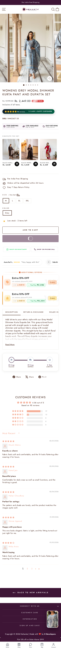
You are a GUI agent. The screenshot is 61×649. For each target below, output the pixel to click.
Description (11, 312)
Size (9, 195)
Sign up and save (30, 625)
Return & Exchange (33, 312)
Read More (10, 344)
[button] (11, 112)
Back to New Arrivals (33, 592)
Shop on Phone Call (46, 249)
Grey (7, 213)
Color (5, 208)
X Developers (50, 634)
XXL (27, 200)
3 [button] (31, 568)
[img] (8, 441)
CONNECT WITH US (30, 606)
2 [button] (27, 568)
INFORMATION (30, 619)
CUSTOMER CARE (29, 613)
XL (19, 200)
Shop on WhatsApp (18, 249)
